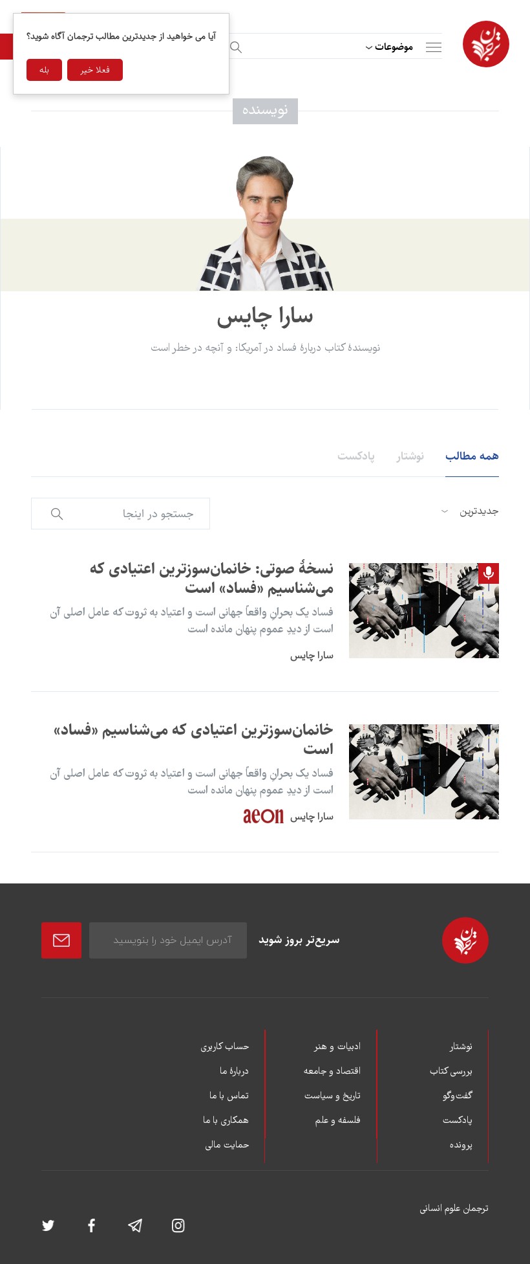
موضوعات (394, 47)
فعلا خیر (95, 70)
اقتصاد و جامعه (332, 1071)
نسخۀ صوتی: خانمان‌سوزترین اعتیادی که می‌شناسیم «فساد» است (212, 579)
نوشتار (410, 456)
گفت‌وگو (457, 1096)
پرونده (461, 1145)
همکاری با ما (226, 1120)
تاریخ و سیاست (332, 1096)
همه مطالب (472, 456)
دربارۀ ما (234, 1071)
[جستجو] (234, 45)
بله (44, 70)
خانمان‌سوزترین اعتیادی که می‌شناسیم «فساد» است (194, 740)
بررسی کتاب (450, 1071)
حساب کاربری (224, 1047)
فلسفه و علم (338, 1120)
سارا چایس (312, 655)
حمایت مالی (227, 1145)
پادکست (356, 456)
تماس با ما (229, 1096)
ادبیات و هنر (337, 1047)
